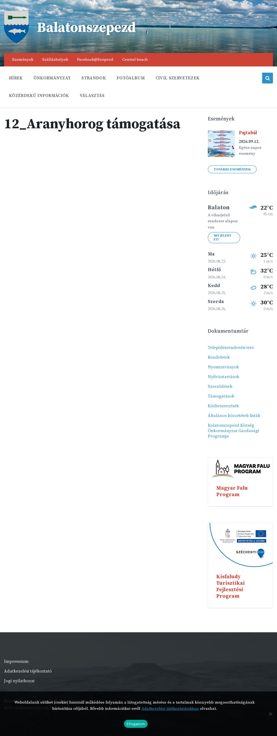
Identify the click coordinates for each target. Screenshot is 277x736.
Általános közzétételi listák (234, 415)
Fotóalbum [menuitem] (131, 78)
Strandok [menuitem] (93, 78)
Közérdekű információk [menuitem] (39, 95)
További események (232, 169)
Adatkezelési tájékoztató (28, 671)
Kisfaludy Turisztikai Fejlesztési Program (230, 586)
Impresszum (16, 661)
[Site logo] (16, 42)
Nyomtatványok (223, 367)
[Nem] (270, 714)
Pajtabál (248, 133)
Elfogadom (136, 724)
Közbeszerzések (223, 406)
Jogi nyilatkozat (19, 681)
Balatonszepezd (86, 27)
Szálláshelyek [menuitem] (55, 59)
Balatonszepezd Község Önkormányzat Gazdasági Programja (233, 431)
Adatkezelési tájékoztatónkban (170, 708)
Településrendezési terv (231, 347)
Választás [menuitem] (92, 95)
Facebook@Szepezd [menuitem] (95, 59)
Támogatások (221, 396)
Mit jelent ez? (222, 237)
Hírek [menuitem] (16, 78)
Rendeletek (219, 357)
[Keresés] (267, 78)
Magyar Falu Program (232, 491)
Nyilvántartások (223, 376)
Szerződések (220, 386)
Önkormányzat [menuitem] (52, 78)
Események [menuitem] (22, 59)
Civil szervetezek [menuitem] (177, 78)
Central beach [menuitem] (135, 59)
